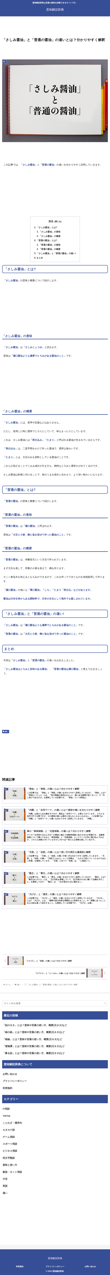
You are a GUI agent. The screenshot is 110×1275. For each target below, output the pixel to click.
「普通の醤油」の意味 (50, 245)
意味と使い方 (10, 1165)
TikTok (6, 1116)
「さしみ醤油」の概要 (50, 236)
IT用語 (6, 1108)
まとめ (39, 257)
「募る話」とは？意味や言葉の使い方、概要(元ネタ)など (34, 1053)
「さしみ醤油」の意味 (50, 231)
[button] (105, 1003)
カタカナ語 (9, 1129)
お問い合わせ (10, 1074)
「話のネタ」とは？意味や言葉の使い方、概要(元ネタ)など (35, 1025)
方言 (5, 1179)
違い (6, 731)
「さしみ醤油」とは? (46, 227)
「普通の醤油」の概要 (50, 249)
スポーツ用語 (10, 1144)
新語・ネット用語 (12, 1172)
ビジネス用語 (10, 1150)
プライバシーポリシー (15, 1081)
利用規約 (7, 1088)
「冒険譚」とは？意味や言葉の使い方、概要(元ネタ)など (34, 1046)
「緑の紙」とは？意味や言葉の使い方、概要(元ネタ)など (34, 1032)
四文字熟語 (9, 1158)
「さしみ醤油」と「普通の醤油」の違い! (56, 253)
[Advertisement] (55, 28)
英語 (5, 1186)
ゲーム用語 (9, 1137)
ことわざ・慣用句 (12, 1123)
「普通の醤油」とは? (46, 240)
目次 (51, 221)
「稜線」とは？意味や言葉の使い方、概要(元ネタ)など (32, 1039)
